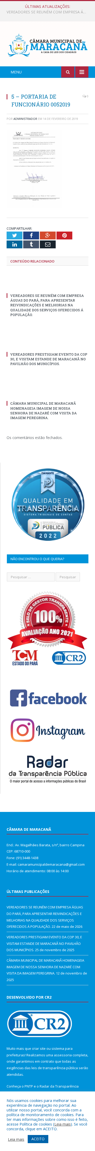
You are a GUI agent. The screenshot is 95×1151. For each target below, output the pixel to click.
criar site (39, 1048)
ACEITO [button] (38, 1138)
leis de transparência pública (54, 1068)
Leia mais (62, 1124)
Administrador (25, 119)
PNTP (29, 1086)
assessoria (63, 1055)
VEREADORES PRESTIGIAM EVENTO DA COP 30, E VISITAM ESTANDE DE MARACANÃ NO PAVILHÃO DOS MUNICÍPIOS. (49, 12)
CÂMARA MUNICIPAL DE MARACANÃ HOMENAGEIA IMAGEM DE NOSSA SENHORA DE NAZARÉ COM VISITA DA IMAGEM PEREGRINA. (43, 410)
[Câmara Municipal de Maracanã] (47, 44)
